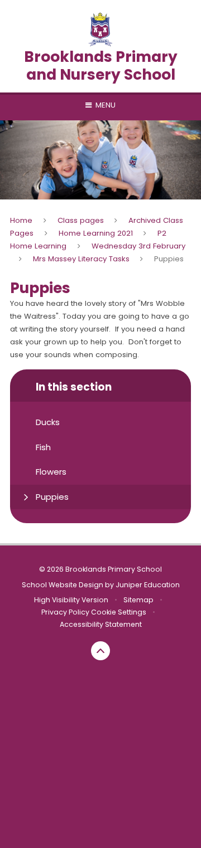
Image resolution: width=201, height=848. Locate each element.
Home (21, 220)
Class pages (81, 220)
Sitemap (138, 600)
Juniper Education (148, 584)
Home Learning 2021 (96, 233)
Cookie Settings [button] (118, 612)
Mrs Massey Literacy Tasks (81, 259)
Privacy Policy (65, 612)
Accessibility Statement (101, 624)
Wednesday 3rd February (138, 246)
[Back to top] (100, 650)
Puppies (169, 259)
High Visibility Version (71, 600)
